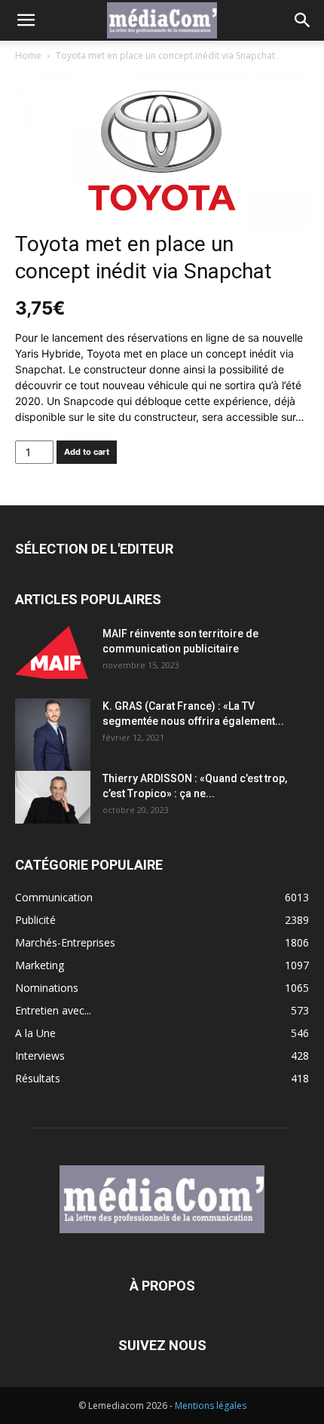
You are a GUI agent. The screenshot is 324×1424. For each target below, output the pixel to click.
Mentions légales (210, 1405)
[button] (26, 20)
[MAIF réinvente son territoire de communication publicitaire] (52, 652)
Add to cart (86, 452)
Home (28, 55)
